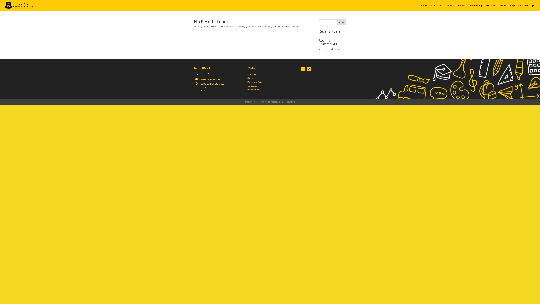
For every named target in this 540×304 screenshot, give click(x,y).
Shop (512, 6)
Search (341, 22)
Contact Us (523, 6)
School (448, 6)
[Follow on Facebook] (303, 69)
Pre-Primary (476, 6)
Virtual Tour (490, 6)
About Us (434, 6)
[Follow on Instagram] (309, 69)
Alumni (503, 6)
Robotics (462, 6)
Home (424, 6)
